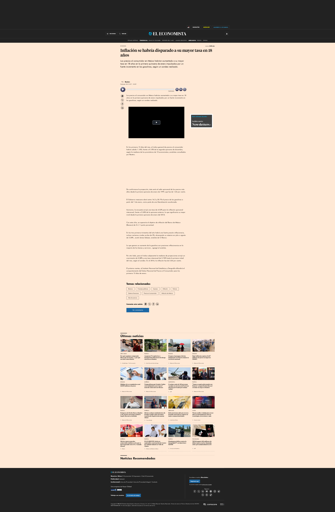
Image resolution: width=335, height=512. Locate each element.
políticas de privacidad (207, 484)
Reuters (123, 448)
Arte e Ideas (123, 353)
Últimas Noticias (133, 40)
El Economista (126, 476)
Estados (170, 353)
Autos (194, 410)
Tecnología (195, 439)
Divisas (205, 40)
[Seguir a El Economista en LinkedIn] (202, 491)
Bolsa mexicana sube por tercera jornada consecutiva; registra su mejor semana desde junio (178, 414)
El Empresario (136, 476)
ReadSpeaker (171, 90)
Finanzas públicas (143, 289)
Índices (199, 40)
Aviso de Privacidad (126, 482)
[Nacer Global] (116, 490)
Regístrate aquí (195, 481)
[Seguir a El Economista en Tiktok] (211, 495)
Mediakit (122, 479)
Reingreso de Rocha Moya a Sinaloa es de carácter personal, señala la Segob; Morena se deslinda (131, 414)
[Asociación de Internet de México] (222, 504)
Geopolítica (171, 382)
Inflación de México (167, 293)
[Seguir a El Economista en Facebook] (194, 491)
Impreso (155, 289)
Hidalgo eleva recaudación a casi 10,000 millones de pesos (130, 385)
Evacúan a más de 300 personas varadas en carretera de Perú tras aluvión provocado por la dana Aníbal (178, 387)
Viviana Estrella (149, 420)
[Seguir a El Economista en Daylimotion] (219, 491)
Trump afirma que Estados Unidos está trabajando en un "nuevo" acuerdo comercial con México (155, 386)
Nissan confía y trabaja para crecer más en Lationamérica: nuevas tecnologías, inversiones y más (203, 414)
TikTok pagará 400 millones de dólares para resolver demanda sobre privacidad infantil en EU (202, 443)
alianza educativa (181, 40)
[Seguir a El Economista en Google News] (202, 495)
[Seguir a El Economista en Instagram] (215, 491)
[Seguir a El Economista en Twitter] (198, 491)
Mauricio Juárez (197, 420)
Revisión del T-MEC (168, 40)
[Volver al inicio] (146, 472)
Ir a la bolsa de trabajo (133, 495)
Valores (175, 289)
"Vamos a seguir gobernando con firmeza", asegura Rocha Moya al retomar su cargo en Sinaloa (202, 386)
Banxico (130, 289)
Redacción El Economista (175, 363)
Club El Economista (147, 476)
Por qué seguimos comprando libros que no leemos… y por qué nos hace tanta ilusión (130, 357)
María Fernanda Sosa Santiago (152, 363)
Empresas (146, 382)
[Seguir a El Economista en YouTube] (207, 491)
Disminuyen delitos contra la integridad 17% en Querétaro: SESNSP (177, 443)
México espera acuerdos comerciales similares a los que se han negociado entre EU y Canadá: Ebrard (131, 444)
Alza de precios (132, 298)
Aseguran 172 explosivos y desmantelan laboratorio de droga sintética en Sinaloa (155, 357)
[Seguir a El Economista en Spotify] (211, 491)
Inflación (165, 289)
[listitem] (122, 89)
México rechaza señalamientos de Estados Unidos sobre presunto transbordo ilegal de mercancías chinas (154, 415)
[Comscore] (210, 504)
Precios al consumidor (150, 293)
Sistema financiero (133, 293)
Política (146, 353)
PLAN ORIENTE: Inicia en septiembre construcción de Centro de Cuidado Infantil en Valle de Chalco (155, 444)
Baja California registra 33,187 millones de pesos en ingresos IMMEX (201, 357)
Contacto (154, 482)
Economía (123, 46)
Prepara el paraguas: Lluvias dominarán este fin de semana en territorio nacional (178, 357)
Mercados (171, 410)
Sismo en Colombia (155, 40)
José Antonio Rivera (174, 420)
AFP (171, 391)
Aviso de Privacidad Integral (142, 482)
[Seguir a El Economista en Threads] (207, 495)
